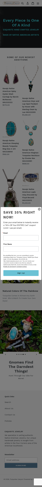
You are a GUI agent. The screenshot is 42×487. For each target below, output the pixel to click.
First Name (7, 244)
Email (5, 233)
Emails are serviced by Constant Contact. (15, 266)
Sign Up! (21, 273)
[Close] (39, 209)
